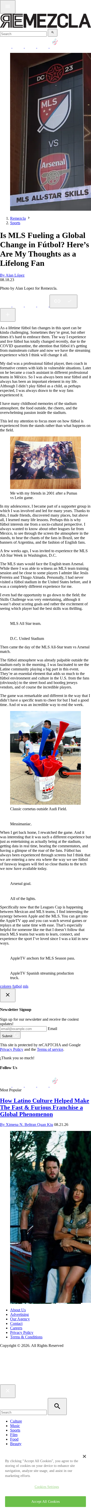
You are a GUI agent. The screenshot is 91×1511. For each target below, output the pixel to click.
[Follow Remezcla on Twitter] (18, 1085)
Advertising (19, 1314)
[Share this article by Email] (43, 305)
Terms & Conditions (26, 1337)
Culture (16, 1421)
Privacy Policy (11, 1049)
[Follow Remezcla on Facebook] (6, 46)
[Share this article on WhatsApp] (6, 305)
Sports (15, 223)
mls (25, 986)
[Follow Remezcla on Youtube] (43, 1085)
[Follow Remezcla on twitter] (18, 46)
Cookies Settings (47, 1487)
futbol (17, 986)
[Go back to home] (45, 1382)
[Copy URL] (63, 301)
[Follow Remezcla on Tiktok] (55, 1085)
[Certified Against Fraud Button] (18, 1366)
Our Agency (20, 1319)
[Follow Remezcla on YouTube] (43, 46)
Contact (16, 1323)
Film (13, 1435)
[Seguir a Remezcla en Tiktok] (55, 46)
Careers (16, 1328)
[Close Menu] (7, 1391)
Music (15, 1426)
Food (14, 1439)
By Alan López (12, 275)
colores (5, 986)
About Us (18, 1310)
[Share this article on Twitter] (31, 305)
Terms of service (50, 1049)
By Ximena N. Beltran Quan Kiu (26, 1124)
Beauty (15, 1444)
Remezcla (18, 218)
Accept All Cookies (45, 1501)
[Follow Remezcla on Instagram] (31, 46)
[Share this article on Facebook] (18, 305)
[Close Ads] (7, 995)
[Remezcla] (45, 26)
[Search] (52, 33)
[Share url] (7, 315)
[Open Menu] (7, 7)
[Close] (84, 1456)
